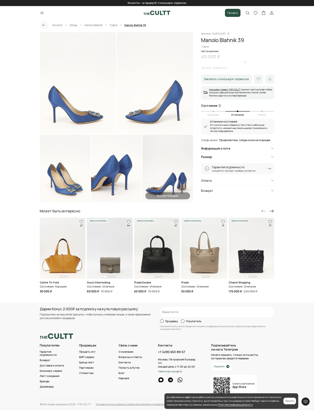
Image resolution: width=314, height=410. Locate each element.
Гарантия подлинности (48, 353)
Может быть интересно (60, 211)
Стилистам (86, 373)
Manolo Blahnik (93, 25)
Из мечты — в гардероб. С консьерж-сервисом (157, 3)
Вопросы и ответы (130, 357)
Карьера (124, 378)
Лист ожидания (49, 376)
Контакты (125, 362)
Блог (121, 373)
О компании (126, 351)
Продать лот (87, 351)
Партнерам (86, 367)
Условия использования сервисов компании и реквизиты (131, 404)
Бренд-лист (86, 362)
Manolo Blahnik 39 (135, 25)
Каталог (57, 25)
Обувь (73, 25)
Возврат (45, 360)
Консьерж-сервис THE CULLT (224, 89)
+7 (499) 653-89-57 (171, 352)
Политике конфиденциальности (235, 404)
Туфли (113, 25)
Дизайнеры (47, 386)
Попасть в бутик (129, 367)
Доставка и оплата (52, 365)
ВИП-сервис (86, 357)
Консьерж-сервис (51, 371)
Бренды (44, 381)
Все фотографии (167, 195)
